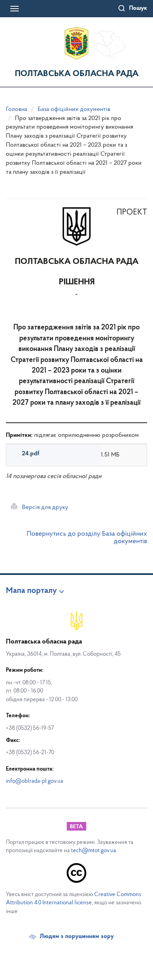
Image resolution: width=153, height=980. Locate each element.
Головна (16, 109)
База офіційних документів (74, 109)
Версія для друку (42, 507)
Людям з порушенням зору (77, 936)
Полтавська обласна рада (76, 73)
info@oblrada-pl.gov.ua (34, 781)
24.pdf (30, 454)
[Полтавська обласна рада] (76, 43)
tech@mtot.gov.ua (93, 851)
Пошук (138, 8)
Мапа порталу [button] (31, 591)
